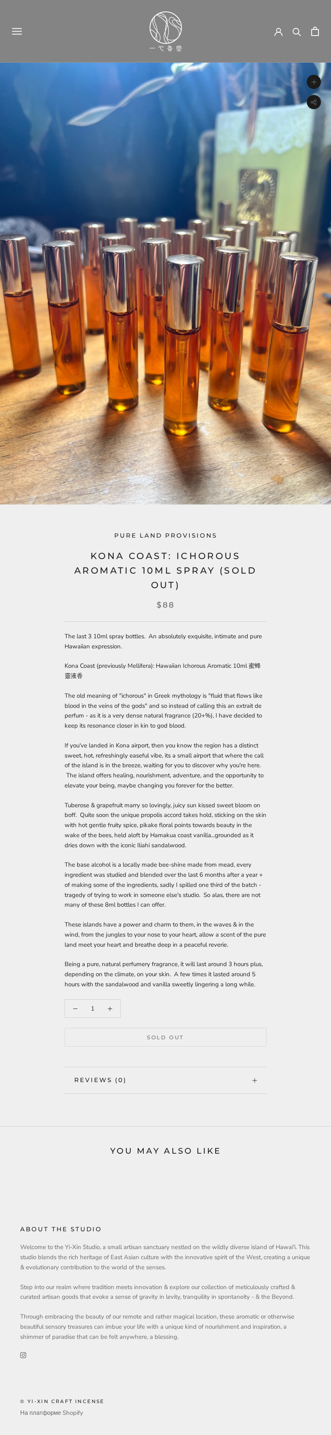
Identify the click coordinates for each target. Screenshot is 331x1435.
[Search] (297, 31)
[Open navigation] (17, 31)
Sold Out (165, 1037)
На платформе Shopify (51, 1413)
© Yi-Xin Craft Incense (62, 1401)
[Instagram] (23, 1355)
